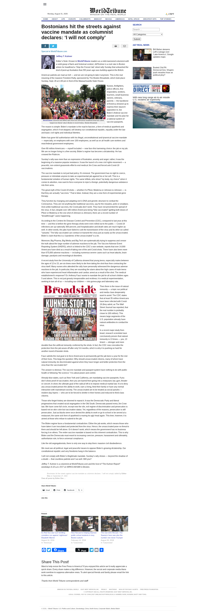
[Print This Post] (115, 46)
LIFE (63, 19)
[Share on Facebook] (45, 46)
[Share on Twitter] (54, 46)
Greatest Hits (149, 19)
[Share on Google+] (62, 46)
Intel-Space (134, 19)
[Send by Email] (124, 46)
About (55, 19)
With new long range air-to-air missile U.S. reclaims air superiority (151, 98)
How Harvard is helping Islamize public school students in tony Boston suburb (83, 535)
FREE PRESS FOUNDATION (149, 589)
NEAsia (108, 19)
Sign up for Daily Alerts (128, 589)
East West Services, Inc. (90, 589)
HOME (45, 19)
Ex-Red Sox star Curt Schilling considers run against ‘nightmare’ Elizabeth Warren (54, 535)
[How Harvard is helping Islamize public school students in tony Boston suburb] (84, 524)
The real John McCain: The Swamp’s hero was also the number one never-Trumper (112, 535)
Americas (120, 19)
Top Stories (165, 19)
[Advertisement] (154, 154)
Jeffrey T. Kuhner (64, 56)
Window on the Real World (68, 589)
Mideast (98, 19)
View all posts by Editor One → (53, 478)
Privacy (104, 589)
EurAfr (72, 19)
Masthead (113, 589)
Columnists (84, 19)
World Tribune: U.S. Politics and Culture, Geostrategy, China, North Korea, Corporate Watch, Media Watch (83, 609)
